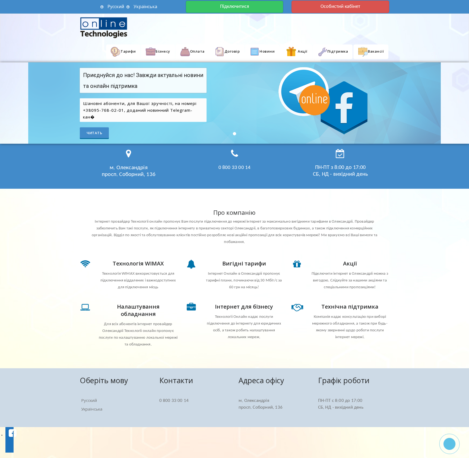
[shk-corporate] (104, 27)
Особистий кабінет (340, 6)
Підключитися (234, 6)
